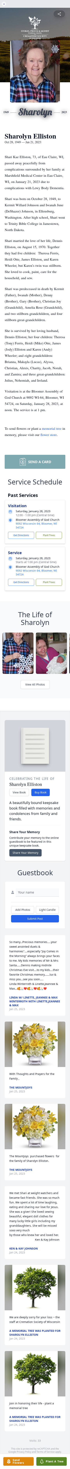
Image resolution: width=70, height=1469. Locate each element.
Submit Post (35, 918)
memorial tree (51, 428)
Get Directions (21, 535)
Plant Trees (49, 535)
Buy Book (40, 792)
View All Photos (35, 684)
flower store (48, 434)
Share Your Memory (25, 853)
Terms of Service (46, 1451)
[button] (35, 1044)
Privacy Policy (24, 1451)
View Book (19, 792)
